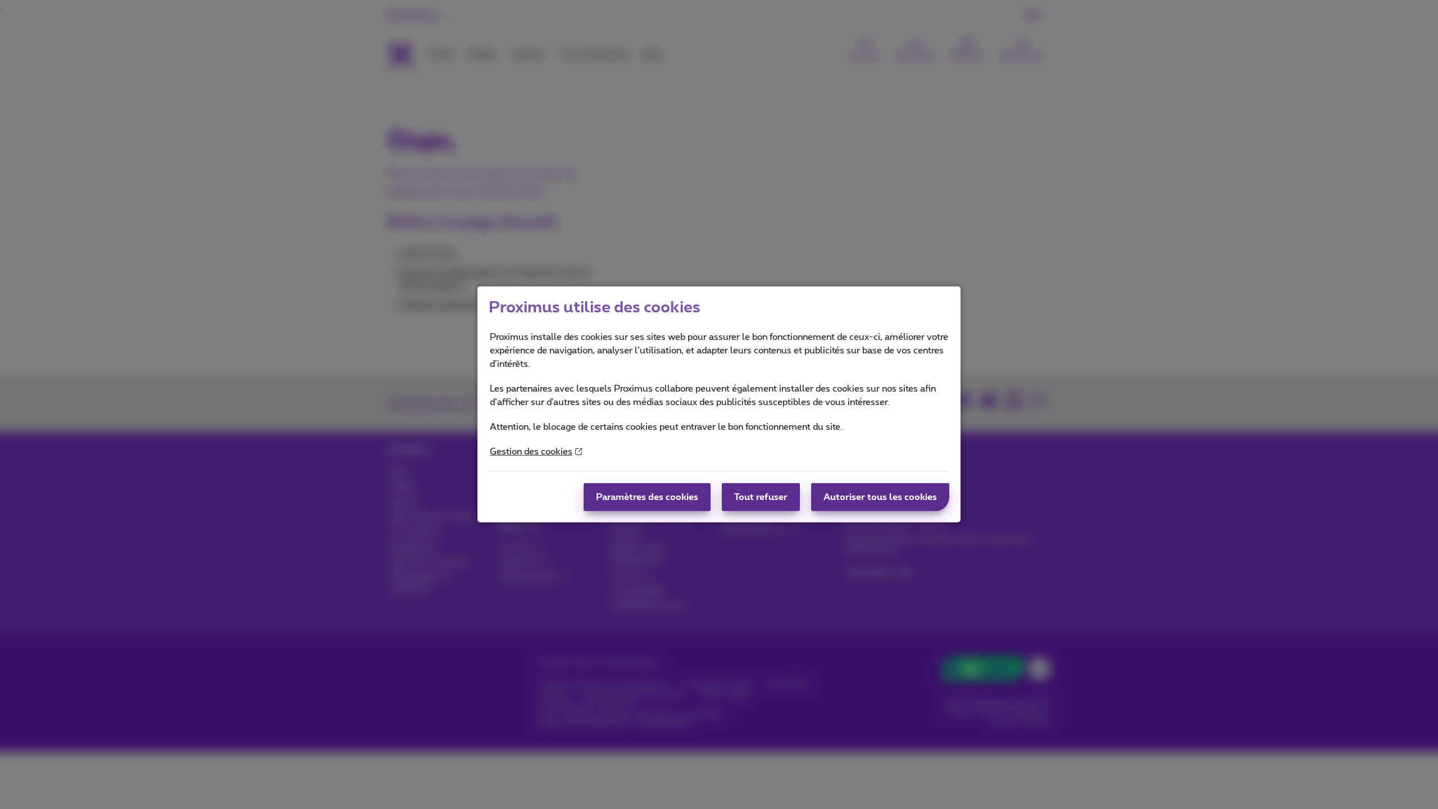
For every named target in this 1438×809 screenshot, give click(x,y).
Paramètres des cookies (647, 497)
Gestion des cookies (531, 451)
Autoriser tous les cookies (880, 497)
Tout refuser (761, 497)
